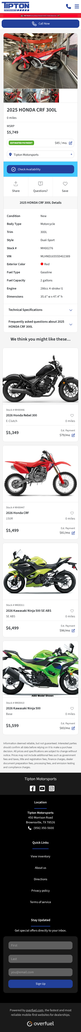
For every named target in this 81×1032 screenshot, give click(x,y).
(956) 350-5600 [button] (44, 828)
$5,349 (12, 432)
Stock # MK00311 (15, 605)
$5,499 (12, 530)
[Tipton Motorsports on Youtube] (40, 788)
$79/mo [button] (67, 433)
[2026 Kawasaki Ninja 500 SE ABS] (40, 571)
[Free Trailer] (40, 15)
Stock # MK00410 (15, 703)
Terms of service (40, 902)
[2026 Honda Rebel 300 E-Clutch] (40, 376)
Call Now (44, 23)
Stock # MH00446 (15, 410)
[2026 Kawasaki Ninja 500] (40, 669)
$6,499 (12, 628)
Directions (40, 879)
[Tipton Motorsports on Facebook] (31, 788)
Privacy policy (40, 890)
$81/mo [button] (67, 530)
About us (40, 867)
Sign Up (40, 984)
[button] (68, 6)
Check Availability (29, 169)
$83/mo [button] (67, 726)
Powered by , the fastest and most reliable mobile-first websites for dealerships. (40, 1012)
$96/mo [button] (67, 628)
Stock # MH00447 (15, 507)
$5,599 (12, 725)
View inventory (40, 856)
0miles (70, 421)
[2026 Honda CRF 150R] (40, 473)
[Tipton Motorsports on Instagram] (50, 788)
